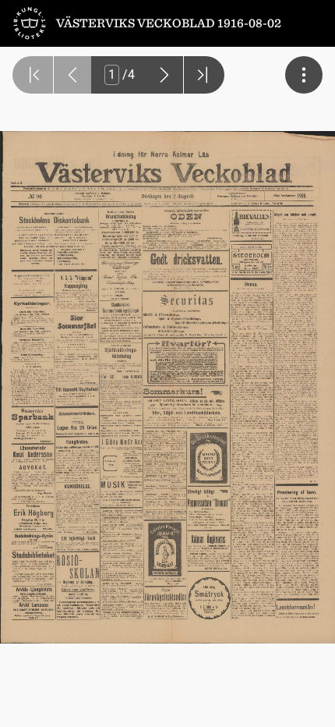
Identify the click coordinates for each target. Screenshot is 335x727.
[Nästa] (164, 75)
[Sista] (204, 75)
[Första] (32, 75)
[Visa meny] (304, 75)
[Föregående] (72, 75)
